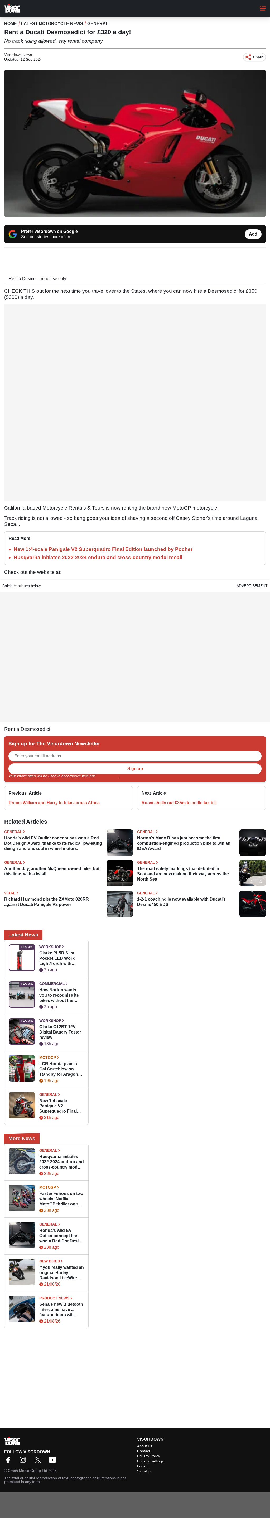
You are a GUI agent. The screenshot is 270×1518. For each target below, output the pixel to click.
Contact (143, 1451)
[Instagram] (24, 1461)
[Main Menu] (263, 8)
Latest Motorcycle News (52, 23)
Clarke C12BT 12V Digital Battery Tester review (60, 1032)
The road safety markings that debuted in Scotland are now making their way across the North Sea (183, 873)
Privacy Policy (107, 776)
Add (253, 234)
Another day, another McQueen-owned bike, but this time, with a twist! (51, 871)
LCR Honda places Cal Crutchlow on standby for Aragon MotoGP (58, 1069)
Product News (54, 1298)
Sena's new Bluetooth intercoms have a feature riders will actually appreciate (61, 1310)
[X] (39, 1461)
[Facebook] (9, 1461)
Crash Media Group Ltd (27, 1470)
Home (10, 23)
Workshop (50, 947)
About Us (144, 1446)
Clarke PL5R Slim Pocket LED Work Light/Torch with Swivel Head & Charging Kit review (59, 958)
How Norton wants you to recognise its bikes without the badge (59, 995)
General (97, 23)
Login (141, 1466)
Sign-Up (144, 1471)
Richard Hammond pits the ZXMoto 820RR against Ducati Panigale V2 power (46, 902)
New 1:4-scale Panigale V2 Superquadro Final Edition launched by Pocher (103, 549)
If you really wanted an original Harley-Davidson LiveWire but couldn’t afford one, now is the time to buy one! (61, 1273)
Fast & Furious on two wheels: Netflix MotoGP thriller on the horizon (61, 1199)
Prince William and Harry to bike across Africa (54, 802)
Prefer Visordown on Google (49, 231)
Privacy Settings (150, 1461)
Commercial (52, 984)
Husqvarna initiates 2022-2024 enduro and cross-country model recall (98, 557)
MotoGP (47, 1057)
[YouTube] (54, 1461)
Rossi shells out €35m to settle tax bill (179, 802)
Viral (9, 893)
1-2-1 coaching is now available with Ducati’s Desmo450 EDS (181, 902)
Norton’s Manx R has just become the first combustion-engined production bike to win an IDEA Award (183, 843)
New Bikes (49, 1261)
